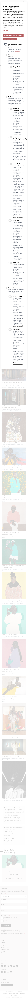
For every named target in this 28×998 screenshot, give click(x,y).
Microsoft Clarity (17, 171)
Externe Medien (12, 300)
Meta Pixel (16, 229)
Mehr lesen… (6, 30)
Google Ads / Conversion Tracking (16, 114)
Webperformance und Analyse (14, 57)
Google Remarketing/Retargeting (20, 145)
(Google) (17, 308)
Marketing (11, 101)
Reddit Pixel (16, 273)
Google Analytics (17, 68)
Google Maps (16, 345)
